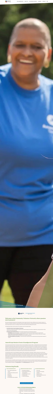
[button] (47, 1)
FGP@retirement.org (26, 362)
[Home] (8, 2)
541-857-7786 (18, 362)
